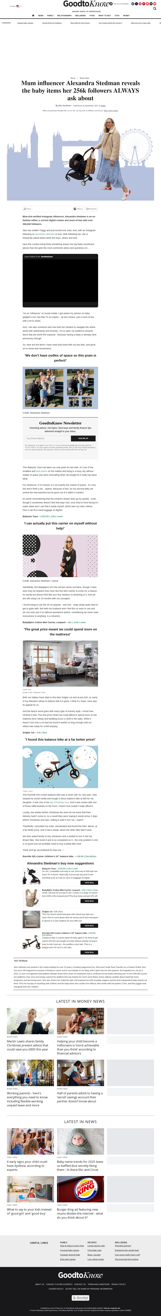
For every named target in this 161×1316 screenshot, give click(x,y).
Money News (84, 78)
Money (126, 16)
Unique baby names (25, 23)
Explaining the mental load (127, 1250)
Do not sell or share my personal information (89, 1289)
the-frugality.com (127, 970)
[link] (31, 876)
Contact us (80, 1284)
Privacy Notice (30, 447)
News (40, 16)
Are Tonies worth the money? (110, 23)
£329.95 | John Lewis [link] (68, 869)
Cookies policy (56, 1289)
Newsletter (93, 209)
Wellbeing (80, 16)
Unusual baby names (69, 1250)
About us (39, 1284)
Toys (117, 16)
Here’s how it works (111, 111)
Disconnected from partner (126, 1259)
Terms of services (55, 445)
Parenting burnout (123, 1246)
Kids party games (68, 1259)
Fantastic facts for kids (70, 1255)
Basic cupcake (94, 1255)
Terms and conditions (98, 1284)
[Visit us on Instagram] (140, 3)
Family (50, 16)
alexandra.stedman (44, 234)
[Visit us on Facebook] (132, 3)
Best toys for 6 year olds (140, 23)
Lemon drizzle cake (96, 1246)
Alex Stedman (64, 105)
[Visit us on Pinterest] (143, 3)
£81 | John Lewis (77, 622)
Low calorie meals (96, 1259)
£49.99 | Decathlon (86, 856)
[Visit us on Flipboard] (147, 3)
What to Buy (104, 16)
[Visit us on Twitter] (136, 3)
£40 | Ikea (42, 732)
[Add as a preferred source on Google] (80, 1298)
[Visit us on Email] (151, 3)
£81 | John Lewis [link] (90, 890)
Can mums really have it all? (127, 1255)
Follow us (80, 209)
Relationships (64, 16)
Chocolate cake (95, 1250)
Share (29, 209)
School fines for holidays (52, 23)
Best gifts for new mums (80, 23)
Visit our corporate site (112, 1308)
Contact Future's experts (59, 1284)
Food (92, 16)
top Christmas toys (59, 802)
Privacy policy (118, 1284)
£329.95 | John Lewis (52, 516)
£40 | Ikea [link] (58, 912)
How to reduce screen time (72, 1246)
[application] (60, 280)
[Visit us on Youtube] (154, 3)
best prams (41, 471)
